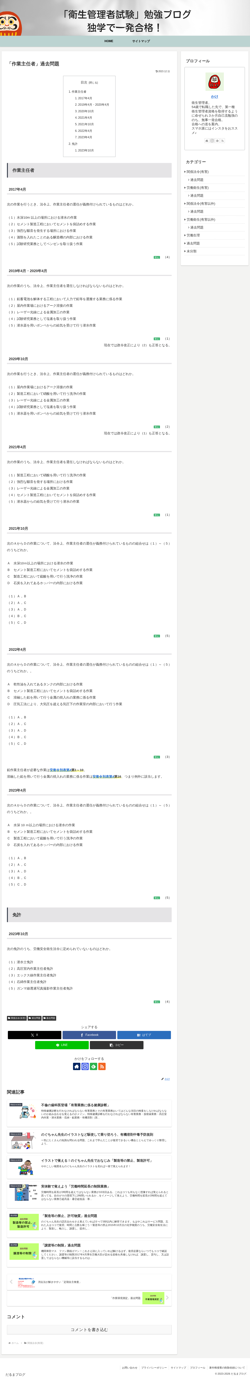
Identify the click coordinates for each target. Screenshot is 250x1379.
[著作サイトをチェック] (76, 1066)
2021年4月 (85, 117)
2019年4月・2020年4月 (93, 104)
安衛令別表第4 (60, 770)
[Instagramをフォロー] (85, 1066)
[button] (116, 1045)
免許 (75, 143)
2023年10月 (86, 150)
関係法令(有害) (18, 1018)
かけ (214, 96)
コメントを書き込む (89, 1329)
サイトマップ (178, 1367)
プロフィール (197, 1367)
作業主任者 (79, 91)
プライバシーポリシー (154, 1367)
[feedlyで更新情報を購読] (93, 1066)
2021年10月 (86, 124)
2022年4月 (85, 130)
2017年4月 (85, 98)
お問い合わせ (129, 1367)
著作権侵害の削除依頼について (227, 1367)
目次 (84, 82)
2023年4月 (85, 137)
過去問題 (36, 1018)
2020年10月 (86, 111)
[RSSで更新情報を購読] (102, 1066)
